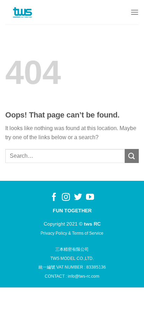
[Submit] (132, 156)
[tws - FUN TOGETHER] (22, 12)
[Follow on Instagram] (66, 197)
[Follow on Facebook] (54, 197)
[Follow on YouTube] (90, 197)
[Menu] (134, 12)
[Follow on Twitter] (78, 197)
